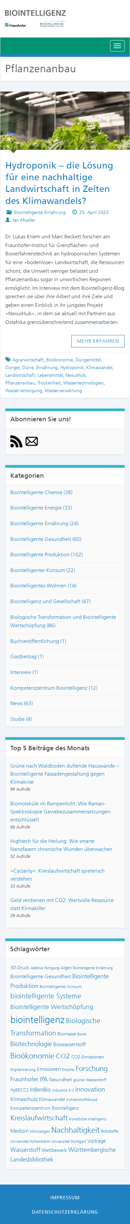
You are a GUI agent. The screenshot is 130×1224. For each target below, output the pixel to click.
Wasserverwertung (63, 391)
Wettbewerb (54, 1150)
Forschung (92, 1068)
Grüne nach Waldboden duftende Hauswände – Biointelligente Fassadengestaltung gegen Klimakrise (64, 774)
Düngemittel (88, 360)
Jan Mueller (23, 220)
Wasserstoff (25, 1149)
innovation (90, 1089)
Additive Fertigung (45, 968)
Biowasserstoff (69, 1044)
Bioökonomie (59, 360)
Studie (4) (21, 719)
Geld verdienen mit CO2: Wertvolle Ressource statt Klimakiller (62, 904)
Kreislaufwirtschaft (39, 1117)
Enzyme (68, 1070)
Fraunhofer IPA (29, 1079)
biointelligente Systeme (45, 996)
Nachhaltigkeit (75, 1130)
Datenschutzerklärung (65, 1212)
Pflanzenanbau (20, 383)
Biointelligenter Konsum (61, 986)
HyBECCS (19, 1090)
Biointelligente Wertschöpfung (51, 1007)
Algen (66, 967)
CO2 (63, 1056)
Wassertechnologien (83, 383)
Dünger (12, 367)
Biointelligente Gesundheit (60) (45, 539)
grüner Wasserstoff (89, 1080)
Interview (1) (24, 672)
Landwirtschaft (20, 375)
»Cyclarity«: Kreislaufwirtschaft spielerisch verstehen (57, 875)
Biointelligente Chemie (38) (41, 492)
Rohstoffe (109, 1131)
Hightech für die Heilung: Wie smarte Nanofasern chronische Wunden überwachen (61, 845)
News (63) (21, 703)
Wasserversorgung (23, 391)
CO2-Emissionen (87, 1057)
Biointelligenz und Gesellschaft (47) (50, 601)
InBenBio (40, 1089)
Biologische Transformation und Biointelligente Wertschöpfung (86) (63, 621)
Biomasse (67, 1033)
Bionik (82, 1034)
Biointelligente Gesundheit (40, 977)
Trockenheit (49, 383)
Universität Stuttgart (68, 1141)
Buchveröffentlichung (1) (38, 641)
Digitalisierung (23, 1069)
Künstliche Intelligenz (87, 1119)
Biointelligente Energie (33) (41, 508)
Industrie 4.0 (63, 1090)
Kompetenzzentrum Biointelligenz (44, 1108)
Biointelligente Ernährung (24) (44, 523)
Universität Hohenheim (30, 1141)
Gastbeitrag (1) (27, 656)
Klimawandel (99, 367)
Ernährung (47, 367)
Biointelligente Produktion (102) (46, 554)
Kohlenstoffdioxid (81, 1099)
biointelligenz (37, 1019)
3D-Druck (19, 967)
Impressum (65, 1197)
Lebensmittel (50, 375)
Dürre (28, 367)
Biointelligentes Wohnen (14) (43, 585)
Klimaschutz (24, 1099)
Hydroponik (72, 367)
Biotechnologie (31, 1044)
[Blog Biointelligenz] (65, 18)
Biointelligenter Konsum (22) (42, 570)
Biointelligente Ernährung (40, 212)
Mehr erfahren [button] (98, 341)
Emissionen (49, 1069)
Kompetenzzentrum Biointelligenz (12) (53, 688)
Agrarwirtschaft (28, 360)
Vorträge (96, 1141)
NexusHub (76, 375)
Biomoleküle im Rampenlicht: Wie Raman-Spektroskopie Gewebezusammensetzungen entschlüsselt (60, 811)
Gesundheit (60, 1079)
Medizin (19, 1131)
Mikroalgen (40, 1131)
